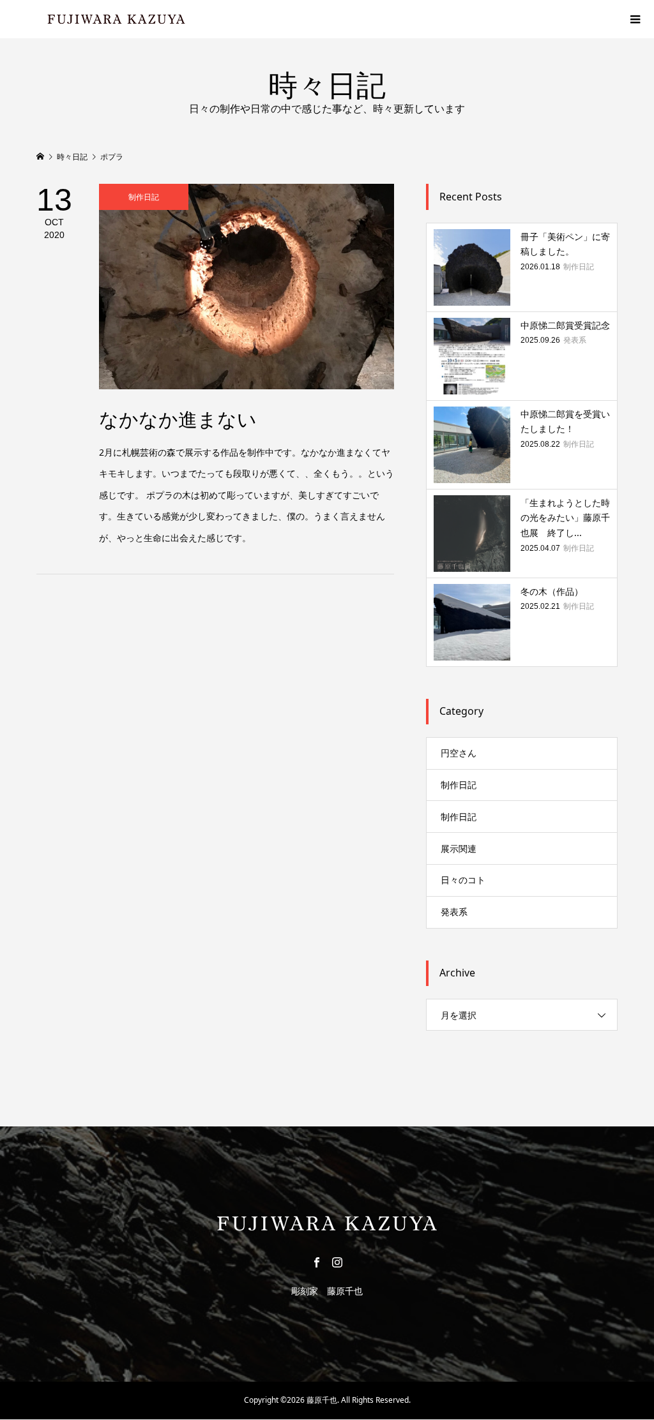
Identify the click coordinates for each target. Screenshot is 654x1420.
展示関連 (458, 848)
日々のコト (463, 880)
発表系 (454, 912)
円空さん (458, 753)
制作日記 (458, 785)
